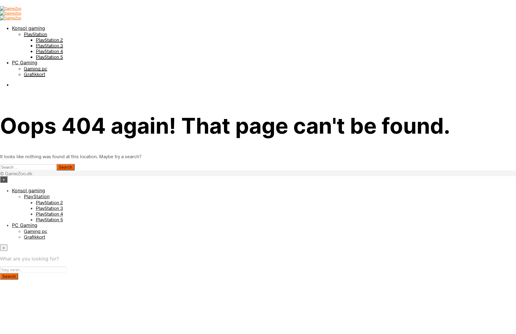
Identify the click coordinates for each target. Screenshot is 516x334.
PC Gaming (24, 62)
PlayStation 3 (49, 45)
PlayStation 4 (49, 51)
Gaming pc (35, 68)
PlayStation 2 (49, 39)
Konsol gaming (28, 28)
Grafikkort (34, 74)
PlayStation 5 (49, 57)
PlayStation (35, 34)
